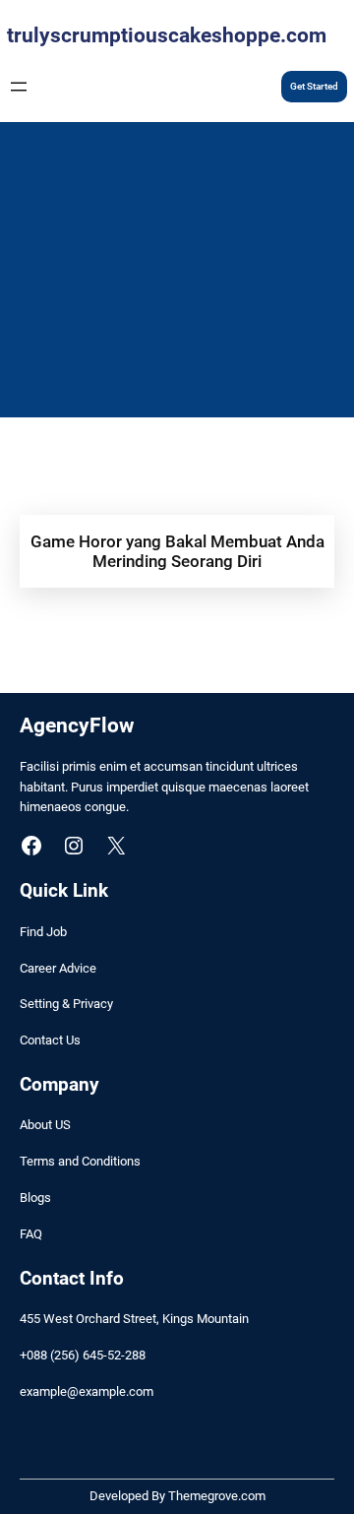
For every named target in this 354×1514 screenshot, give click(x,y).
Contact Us (50, 1040)
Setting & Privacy (66, 1003)
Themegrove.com (217, 1495)
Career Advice (58, 968)
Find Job (43, 931)
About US (45, 1124)
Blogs (35, 1197)
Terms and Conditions (80, 1161)
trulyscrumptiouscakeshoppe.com (166, 35)
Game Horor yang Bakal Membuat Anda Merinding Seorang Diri (177, 551)
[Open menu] (18, 86)
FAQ (31, 1234)
